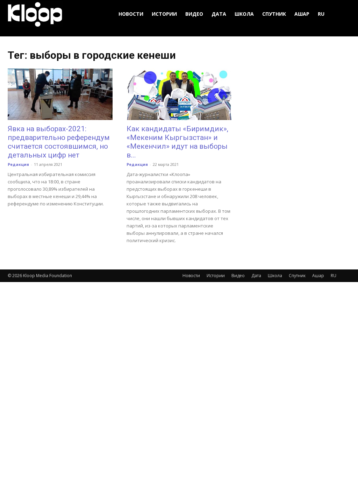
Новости (131, 13)
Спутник (274, 13)
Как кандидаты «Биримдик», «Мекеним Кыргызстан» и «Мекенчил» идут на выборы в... (177, 142)
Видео (194, 13)
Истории (164, 13)
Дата (219, 13)
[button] (342, 14)
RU (321, 13)
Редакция (18, 164)
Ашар (301, 13)
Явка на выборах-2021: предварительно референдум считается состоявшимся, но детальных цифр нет (59, 142)
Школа (244, 13)
